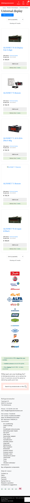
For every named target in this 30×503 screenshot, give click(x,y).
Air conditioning (8, 424)
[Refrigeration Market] (7, 3)
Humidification (7, 440)
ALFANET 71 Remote (12, 184)
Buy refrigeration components (10, 467)
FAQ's (3, 475)
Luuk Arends (10, 501)
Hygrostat (6, 443)
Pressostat (6, 448)
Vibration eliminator (9, 463)
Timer (5, 459)
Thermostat (6, 457)
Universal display (14, 55)
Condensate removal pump (11, 429)
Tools (5, 461)
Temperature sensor (9, 456)
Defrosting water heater (10, 431)
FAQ (23, 4)
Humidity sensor (8, 441)
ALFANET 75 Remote (12, 93)
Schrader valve (7, 454)
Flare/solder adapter (9, 436)
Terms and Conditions (21, 498)
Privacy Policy (4, 499)
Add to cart (15, 63)
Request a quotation (7, 483)
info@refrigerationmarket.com (13, 410)
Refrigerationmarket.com (8, 498)
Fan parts (6, 432)
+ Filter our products (7, 15)
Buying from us (5, 481)
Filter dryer (6, 434)
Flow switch (6, 438)
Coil (4, 427)
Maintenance (7, 445)
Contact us (4, 473)
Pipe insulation (7, 447)
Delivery (3, 477)
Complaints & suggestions (9, 485)
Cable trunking (7, 425)
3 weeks (18, 67)
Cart (27, 3)
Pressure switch (8, 452)
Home (4, 7)
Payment (3, 479)
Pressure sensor (8, 450)
